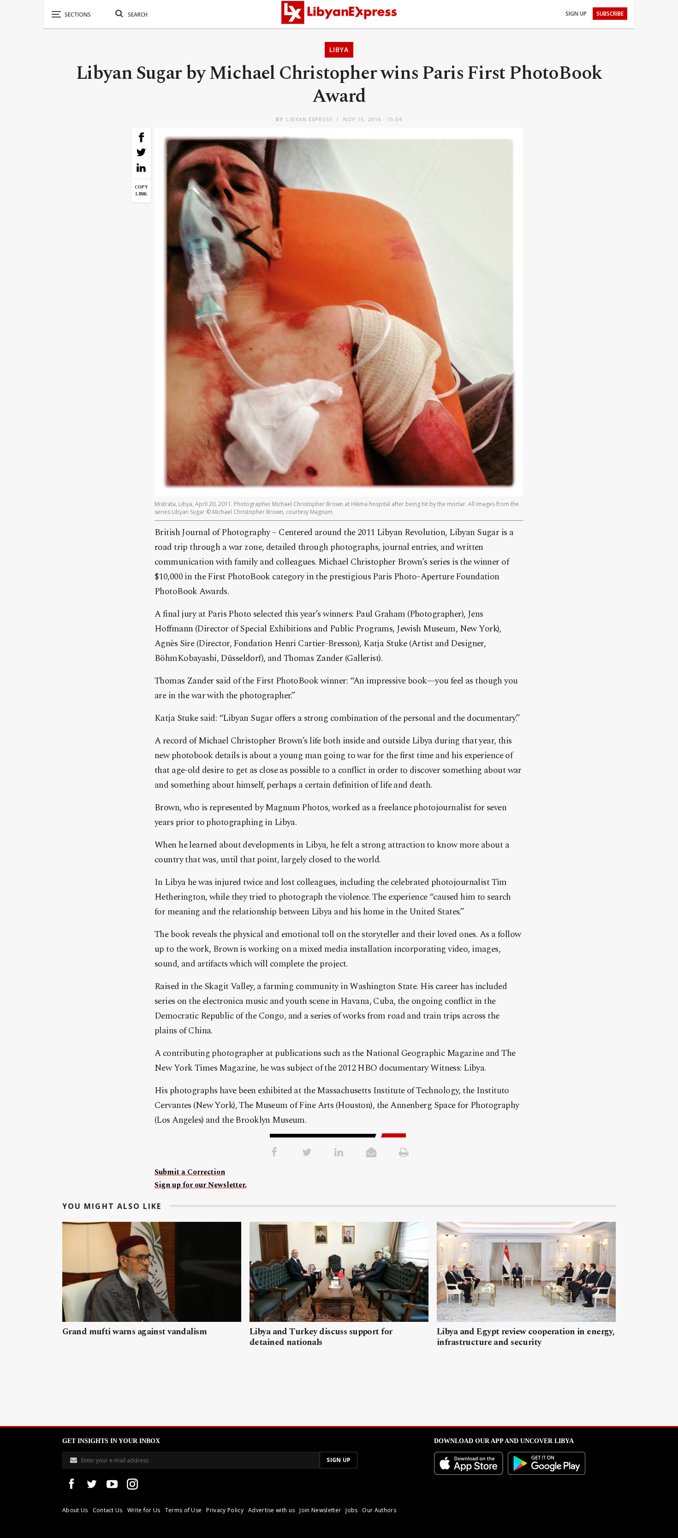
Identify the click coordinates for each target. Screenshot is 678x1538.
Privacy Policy (224, 1510)
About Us (75, 1510)
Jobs (351, 1510)
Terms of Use (183, 1510)
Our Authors (379, 1510)
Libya (339, 49)
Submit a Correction (190, 1172)
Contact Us (108, 1510)
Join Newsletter (320, 1510)
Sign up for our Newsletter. (201, 1184)
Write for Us (144, 1510)
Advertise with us (271, 1510)
